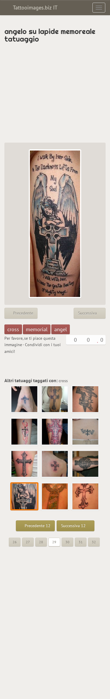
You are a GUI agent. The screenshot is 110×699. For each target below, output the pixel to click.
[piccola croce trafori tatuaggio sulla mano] (24, 399)
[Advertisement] (55, 93)
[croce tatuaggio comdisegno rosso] (55, 432)
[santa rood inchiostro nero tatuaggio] (85, 399)
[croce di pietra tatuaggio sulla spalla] (55, 464)
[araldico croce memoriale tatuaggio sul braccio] (55, 399)
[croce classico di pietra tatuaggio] (24, 464)
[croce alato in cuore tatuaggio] (85, 432)
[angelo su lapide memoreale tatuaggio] (24, 496)
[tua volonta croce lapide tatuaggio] (55, 496)
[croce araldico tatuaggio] (85, 496)
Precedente (22, 313)
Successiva (88, 313)
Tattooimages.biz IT (34, 7)
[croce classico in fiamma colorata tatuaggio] (24, 432)
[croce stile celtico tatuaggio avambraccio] (85, 464)
